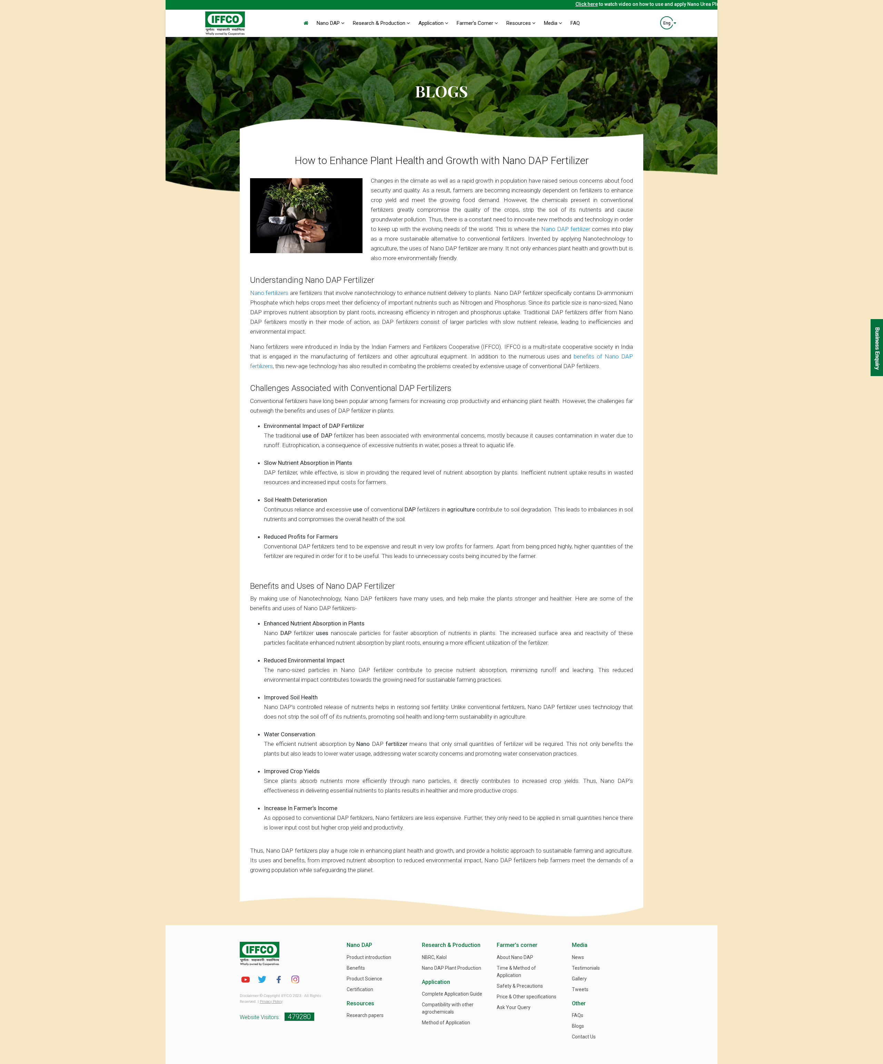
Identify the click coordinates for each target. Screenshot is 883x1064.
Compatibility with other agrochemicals (448, 1008)
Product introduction (369, 957)
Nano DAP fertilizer (565, 229)
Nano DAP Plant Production (451, 968)
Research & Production (380, 23)
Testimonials (586, 968)
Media (551, 23)
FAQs (577, 1015)
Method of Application (446, 1022)
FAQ (575, 23)
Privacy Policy (271, 1001)
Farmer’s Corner (476, 23)
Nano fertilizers (269, 292)
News (578, 957)
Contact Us (584, 1036)
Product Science (364, 978)
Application (431, 23)
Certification (360, 989)
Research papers (365, 1015)
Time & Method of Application (516, 971)
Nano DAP (329, 23)
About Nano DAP (515, 957)
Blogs (578, 1026)
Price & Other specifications (526, 996)
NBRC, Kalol (434, 957)
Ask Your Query (513, 1007)
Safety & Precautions (520, 986)
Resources (519, 23)
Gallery (579, 978)
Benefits (356, 968)
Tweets (580, 989)
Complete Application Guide (452, 994)
